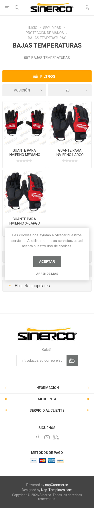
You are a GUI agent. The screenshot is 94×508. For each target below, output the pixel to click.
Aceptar (47, 261)
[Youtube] (47, 437)
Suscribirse (72, 360)
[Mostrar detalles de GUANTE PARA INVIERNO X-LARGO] (24, 191)
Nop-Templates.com (56, 490)
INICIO (32, 28)
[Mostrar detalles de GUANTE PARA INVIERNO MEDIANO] (24, 123)
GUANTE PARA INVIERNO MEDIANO (24, 152)
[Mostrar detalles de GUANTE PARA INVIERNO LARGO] (69, 123)
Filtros (47, 76)
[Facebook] (38, 437)
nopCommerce (56, 485)
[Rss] (56, 437)
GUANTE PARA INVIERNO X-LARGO (24, 221)
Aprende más (47, 273)
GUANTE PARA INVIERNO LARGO (70, 152)
